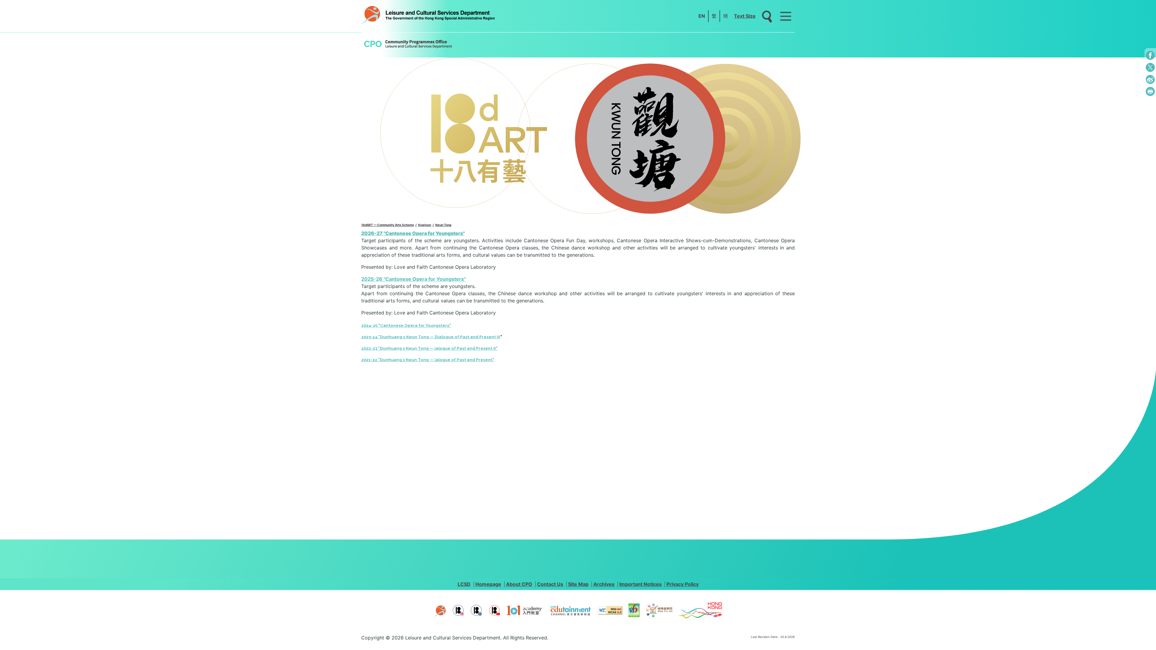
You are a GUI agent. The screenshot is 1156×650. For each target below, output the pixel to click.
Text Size (745, 16)
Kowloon (424, 225)
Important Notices (640, 584)
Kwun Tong (443, 225)
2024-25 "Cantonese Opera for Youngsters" (406, 325)
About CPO (519, 584)
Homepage (488, 584)
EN (701, 16)
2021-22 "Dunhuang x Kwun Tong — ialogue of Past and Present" (427, 360)
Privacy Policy (683, 584)
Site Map (578, 584)
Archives (603, 584)
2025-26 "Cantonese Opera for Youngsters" (413, 279)
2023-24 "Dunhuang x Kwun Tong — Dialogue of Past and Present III (430, 337)
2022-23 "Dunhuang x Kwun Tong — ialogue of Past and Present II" (429, 348)
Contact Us (550, 584)
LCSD (464, 584)
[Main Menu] (786, 16)
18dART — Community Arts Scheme (387, 225)
